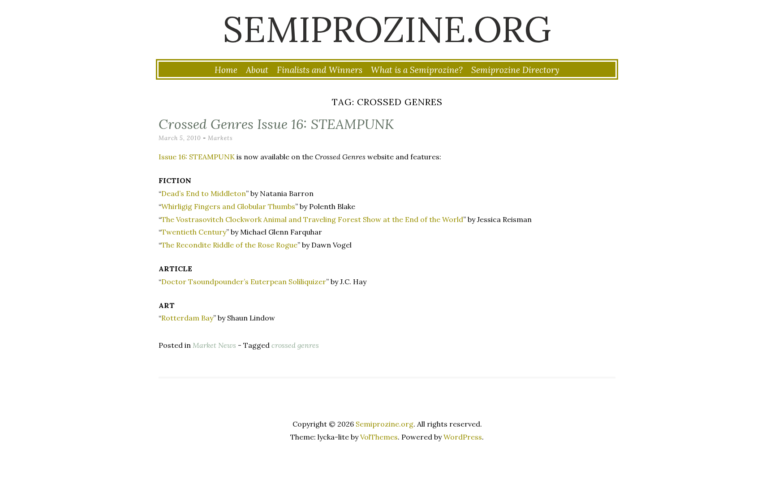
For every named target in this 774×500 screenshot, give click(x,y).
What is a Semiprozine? (417, 69)
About (257, 69)
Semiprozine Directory (515, 69)
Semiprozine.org (387, 29)
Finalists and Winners (319, 69)
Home (226, 69)
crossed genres (295, 345)
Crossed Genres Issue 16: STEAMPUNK (276, 123)
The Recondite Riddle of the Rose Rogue (229, 244)
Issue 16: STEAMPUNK (197, 156)
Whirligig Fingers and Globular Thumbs (228, 206)
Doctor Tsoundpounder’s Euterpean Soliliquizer (243, 281)
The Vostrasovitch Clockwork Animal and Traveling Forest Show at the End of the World (312, 219)
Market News (214, 345)
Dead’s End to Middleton (203, 193)
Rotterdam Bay (187, 317)
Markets (220, 138)
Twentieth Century (193, 231)
